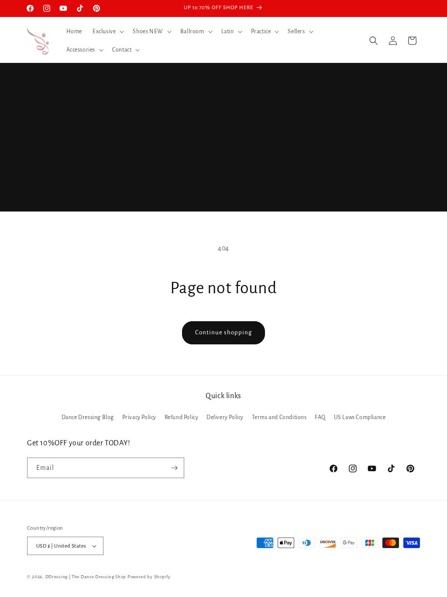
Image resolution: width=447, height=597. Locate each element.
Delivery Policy (225, 417)
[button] (107, 31)
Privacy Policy (139, 417)
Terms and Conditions (279, 417)
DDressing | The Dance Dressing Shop (86, 576)
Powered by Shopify (149, 576)
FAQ (320, 417)
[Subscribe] (174, 468)
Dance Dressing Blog (88, 417)
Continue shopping (223, 332)
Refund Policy (182, 417)
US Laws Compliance (360, 417)
